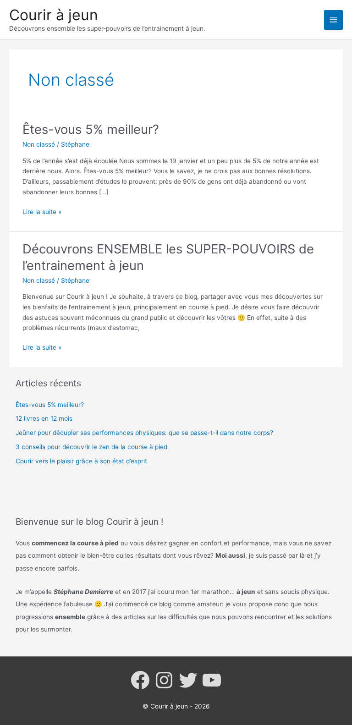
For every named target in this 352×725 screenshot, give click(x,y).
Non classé (38, 144)
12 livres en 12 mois (44, 418)
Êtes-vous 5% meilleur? (90, 129)
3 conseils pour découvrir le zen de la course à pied (91, 446)
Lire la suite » (41, 212)
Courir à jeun (53, 15)
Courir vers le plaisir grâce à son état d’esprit (81, 461)
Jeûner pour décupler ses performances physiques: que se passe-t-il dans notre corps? (144, 432)
